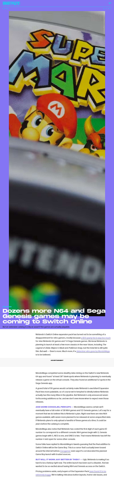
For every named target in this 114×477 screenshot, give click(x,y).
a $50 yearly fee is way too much (96, 337)
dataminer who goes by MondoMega (93, 351)
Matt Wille (6, 8)
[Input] (11, 3)
